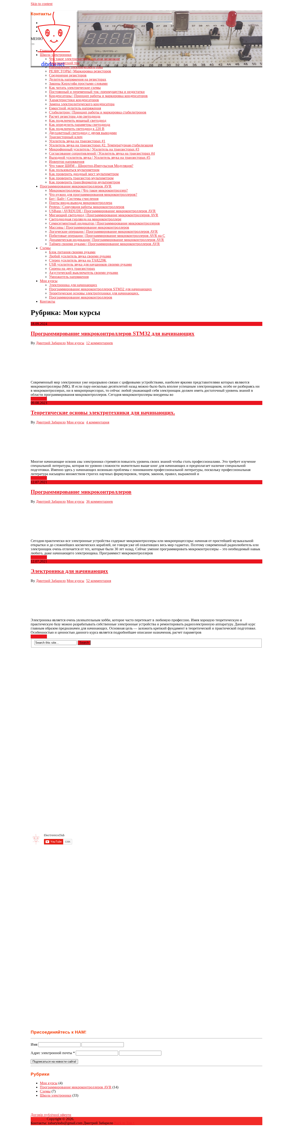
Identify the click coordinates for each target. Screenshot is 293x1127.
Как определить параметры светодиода (79, 125)
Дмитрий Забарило (51, 343)
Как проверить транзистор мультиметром (81, 178)
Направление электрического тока (76, 67)
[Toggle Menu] (32, 44)
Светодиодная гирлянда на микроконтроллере (85, 219)
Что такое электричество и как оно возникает (84, 59)
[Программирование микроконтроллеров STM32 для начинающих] (146, 362)
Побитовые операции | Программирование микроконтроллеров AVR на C (107, 236)
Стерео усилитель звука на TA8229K (77, 260)
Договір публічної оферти (51, 1115)
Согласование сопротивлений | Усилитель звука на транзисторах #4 (102, 153)
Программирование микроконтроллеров (80, 297)
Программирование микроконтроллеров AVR (75, 186)
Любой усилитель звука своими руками (80, 256)
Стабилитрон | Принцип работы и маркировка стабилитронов (97, 112)
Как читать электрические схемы (75, 88)
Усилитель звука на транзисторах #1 (77, 141)
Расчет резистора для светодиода (74, 116)
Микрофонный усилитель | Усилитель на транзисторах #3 (94, 149)
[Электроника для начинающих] (146, 600)
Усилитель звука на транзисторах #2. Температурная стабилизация (101, 145)
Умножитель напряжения (69, 277)
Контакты (47, 301)
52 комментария (98, 581)
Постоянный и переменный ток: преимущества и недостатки (97, 92)
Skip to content (41, 4)
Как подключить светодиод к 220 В (76, 129)
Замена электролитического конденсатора (81, 104)
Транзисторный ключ (65, 137)
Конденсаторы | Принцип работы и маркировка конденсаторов (98, 96)
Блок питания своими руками (72, 252)
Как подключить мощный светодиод (77, 120)
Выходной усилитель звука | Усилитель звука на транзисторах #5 (99, 157)
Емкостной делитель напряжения (75, 108)
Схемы (45, 248)
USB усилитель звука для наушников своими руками (90, 264)
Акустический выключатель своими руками (83, 273)
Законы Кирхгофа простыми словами (78, 83)
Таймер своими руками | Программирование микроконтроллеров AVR (104, 244)
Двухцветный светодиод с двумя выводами (83, 133)
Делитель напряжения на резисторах (77, 79)
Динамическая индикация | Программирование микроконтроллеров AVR (106, 240)
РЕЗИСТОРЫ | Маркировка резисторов (80, 71)
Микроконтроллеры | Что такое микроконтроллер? (88, 190)
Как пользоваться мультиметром (74, 170)
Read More (39, 399)
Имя (34, 1044)
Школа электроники (55, 55)
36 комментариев (99, 501)
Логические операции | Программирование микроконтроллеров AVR (103, 231)
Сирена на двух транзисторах (72, 268)
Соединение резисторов (68, 75)
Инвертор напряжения (66, 162)
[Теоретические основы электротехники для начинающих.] (146, 442)
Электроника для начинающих (73, 285)
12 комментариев (99, 343)
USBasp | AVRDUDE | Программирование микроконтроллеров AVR (102, 211)
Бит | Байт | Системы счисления (73, 199)
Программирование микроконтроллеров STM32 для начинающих (100, 289)
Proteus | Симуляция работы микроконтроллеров (86, 207)
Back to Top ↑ (124, 1123)
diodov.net (38, 1119)
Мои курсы (48, 281)
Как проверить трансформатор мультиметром (84, 182)
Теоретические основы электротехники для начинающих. (94, 293)
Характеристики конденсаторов (74, 100)
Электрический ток (64, 63)
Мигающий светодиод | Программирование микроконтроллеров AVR (103, 215)
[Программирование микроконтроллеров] (146, 521)
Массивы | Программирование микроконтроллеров (89, 227)
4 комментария (97, 422)
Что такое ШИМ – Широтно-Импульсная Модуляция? (91, 166)
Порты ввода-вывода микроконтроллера (80, 203)
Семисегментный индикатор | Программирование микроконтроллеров (104, 223)
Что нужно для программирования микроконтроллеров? (93, 194)
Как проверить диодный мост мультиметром (84, 174)
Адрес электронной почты (53, 1053)
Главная (46, 51)
